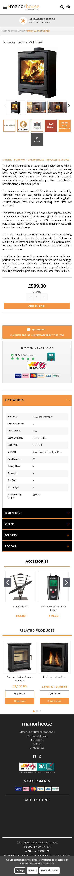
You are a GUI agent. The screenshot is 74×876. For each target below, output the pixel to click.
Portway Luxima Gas (54, 677)
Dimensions (13, 513)
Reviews (10, 546)
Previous (5, 107)
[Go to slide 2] (66, 582)
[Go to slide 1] (7, 582)
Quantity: (37, 291)
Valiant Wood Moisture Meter (53, 608)
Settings (20, 870)
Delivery (11, 535)
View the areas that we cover (40, 22)
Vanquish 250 (20, 606)
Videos (9, 524)
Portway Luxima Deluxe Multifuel (19, 679)
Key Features (14, 400)
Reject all (32, 870)
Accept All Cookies (49, 870)
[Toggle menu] (5, 7)
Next (69, 107)
